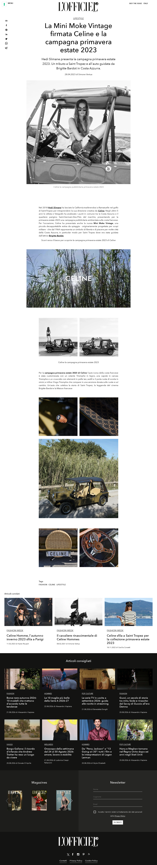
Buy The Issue (135, 3)
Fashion (43, 585)
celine (52, 585)
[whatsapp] (6, 43)
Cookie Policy (91, 860)
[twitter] (6, 39)
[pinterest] (6, 30)
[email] (6, 21)
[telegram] (6, 48)
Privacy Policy (120, 816)
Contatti (63, 860)
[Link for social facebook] (73, 855)
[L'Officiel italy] (78, 6)
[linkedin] (6, 34)
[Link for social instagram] (78, 855)
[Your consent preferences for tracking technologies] (4, 4)
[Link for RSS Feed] (89, 854)
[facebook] (6, 25)
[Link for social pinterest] (83, 855)
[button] (71, 800)
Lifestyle (78, 18)
